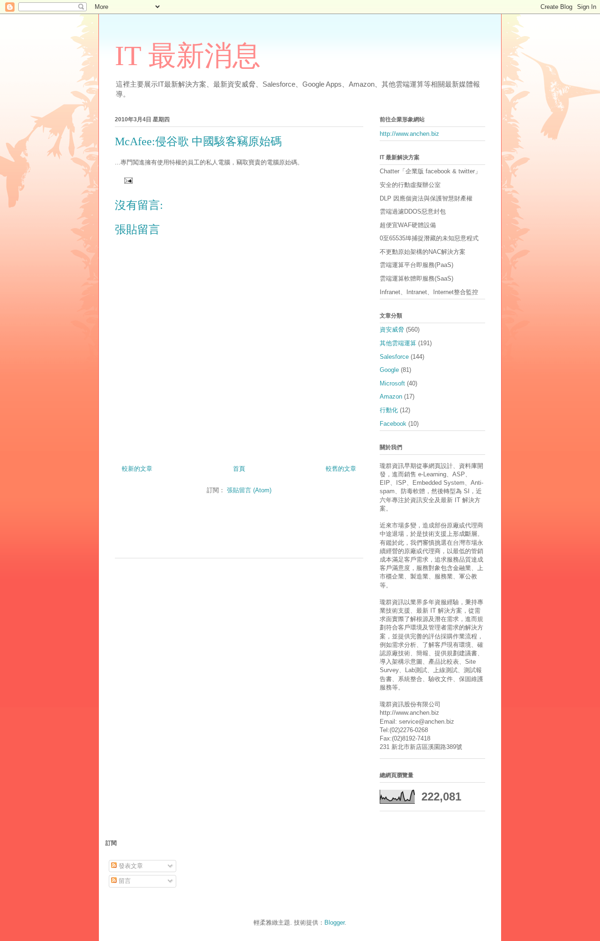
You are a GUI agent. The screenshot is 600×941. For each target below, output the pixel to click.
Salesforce (394, 356)
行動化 (389, 410)
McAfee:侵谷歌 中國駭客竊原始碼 (198, 141)
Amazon (391, 396)
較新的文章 (137, 468)
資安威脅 (392, 329)
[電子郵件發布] (127, 180)
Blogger (334, 922)
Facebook (393, 423)
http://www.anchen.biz (409, 133)
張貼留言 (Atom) (249, 490)
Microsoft (392, 383)
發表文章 (130, 865)
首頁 (239, 468)
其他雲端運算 (398, 343)
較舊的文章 (341, 468)
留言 (124, 880)
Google (389, 369)
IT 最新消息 (188, 55)
